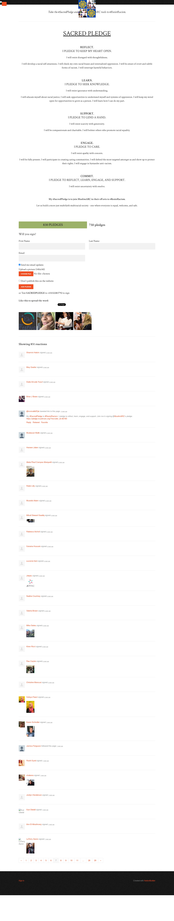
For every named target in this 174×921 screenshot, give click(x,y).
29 (95, 860)
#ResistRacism (51, 416)
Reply (28, 422)
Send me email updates (32, 265)
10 (71, 860)
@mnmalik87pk (32, 411)
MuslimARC (119, 416)
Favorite (44, 422)
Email (22, 253)
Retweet (36, 422)
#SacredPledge (36, 416)
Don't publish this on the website (37, 281)
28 (89, 860)
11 (77, 860)
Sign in (21, 880)
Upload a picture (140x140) (32, 269)
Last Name (94, 241)
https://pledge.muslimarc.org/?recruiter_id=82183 (46, 418)
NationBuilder (149, 880)
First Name (24, 241)
